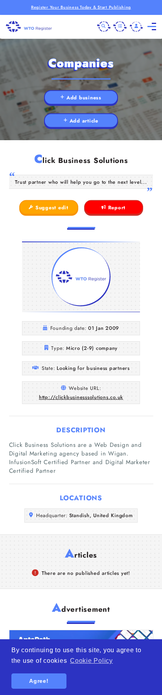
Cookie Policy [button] (91, 660)
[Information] (120, 26)
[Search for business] (103, 26)
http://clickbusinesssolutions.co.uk (81, 397)
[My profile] (136, 26)
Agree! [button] (39, 681)
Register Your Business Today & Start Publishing (81, 7)
